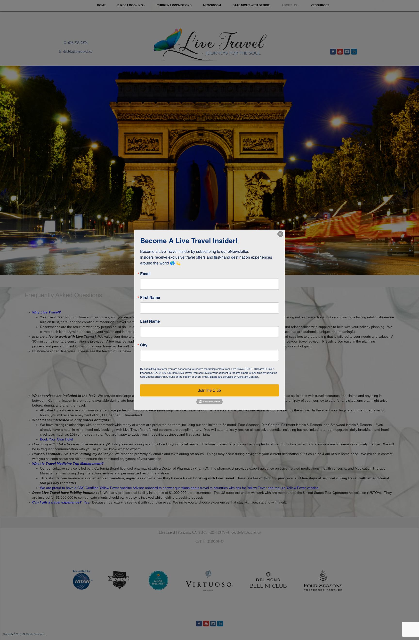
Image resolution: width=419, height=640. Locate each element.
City (143, 345)
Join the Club (209, 390)
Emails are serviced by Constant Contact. (234, 376)
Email (145, 274)
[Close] (280, 234)
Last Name (150, 321)
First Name (150, 297)
